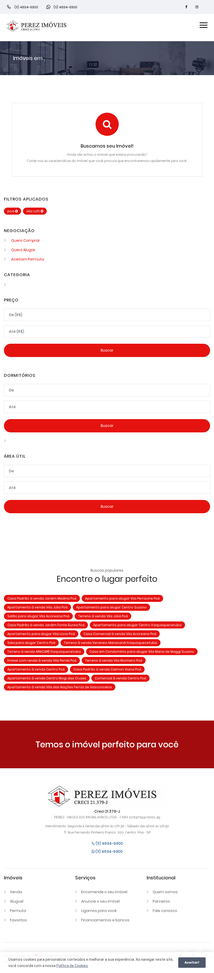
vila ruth (33, 211)
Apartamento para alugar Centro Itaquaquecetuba (137, 625)
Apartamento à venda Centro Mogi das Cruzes (46, 678)
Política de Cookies (72, 966)
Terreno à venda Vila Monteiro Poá (113, 660)
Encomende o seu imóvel (104, 892)
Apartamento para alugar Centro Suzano (111, 607)
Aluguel (16, 901)
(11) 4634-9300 (109, 843)
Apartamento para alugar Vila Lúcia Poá (41, 634)
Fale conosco (165, 910)
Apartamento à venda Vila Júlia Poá (37, 607)
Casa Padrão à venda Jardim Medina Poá (41, 598)
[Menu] (203, 25)
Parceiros (161, 901)
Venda (16, 892)
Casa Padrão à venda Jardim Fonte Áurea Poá (46, 625)
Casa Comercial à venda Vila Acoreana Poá (120, 634)
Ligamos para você (99, 910)
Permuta (18, 910)
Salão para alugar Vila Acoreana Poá (38, 616)
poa (11, 211)
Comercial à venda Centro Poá (120, 678)
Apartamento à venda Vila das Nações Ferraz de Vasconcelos (59, 687)
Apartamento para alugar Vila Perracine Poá (122, 598)
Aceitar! (192, 962)
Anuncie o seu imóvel (100, 901)
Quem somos (165, 892)
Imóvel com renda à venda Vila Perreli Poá (41, 660)
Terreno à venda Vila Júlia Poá (103, 616)
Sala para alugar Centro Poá (31, 642)
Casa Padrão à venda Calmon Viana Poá (107, 669)
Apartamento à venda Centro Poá (36, 669)
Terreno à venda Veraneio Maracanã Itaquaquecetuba (110, 642)
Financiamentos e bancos (105, 920)
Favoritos (18, 920)
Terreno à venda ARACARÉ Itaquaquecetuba (44, 651)
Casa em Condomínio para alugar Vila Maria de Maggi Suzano (142, 651)
